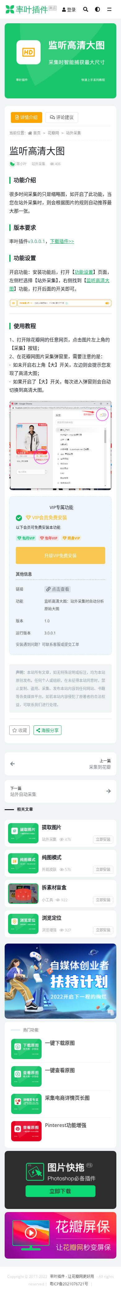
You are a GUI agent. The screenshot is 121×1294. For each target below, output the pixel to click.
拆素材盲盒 (54, 887)
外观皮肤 (49, 869)
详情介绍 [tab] (29, 117)
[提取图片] (23, 833)
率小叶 (21, 163)
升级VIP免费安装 (60, 555)
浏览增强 (49, 930)
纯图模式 (51, 857)
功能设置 (83, 272)
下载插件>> (62, 241)
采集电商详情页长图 (67, 1097)
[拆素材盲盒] (23, 893)
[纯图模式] (23, 863)
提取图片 (51, 827)
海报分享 (49, 730)
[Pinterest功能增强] (26, 1131)
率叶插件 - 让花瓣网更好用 (72, 1276)
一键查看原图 (60, 1070)
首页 (37, 133)
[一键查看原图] (26, 1076)
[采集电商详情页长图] (26, 1104)
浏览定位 (51, 917)
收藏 (22, 730)
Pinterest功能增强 (65, 1125)
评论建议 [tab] (65, 117)
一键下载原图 (60, 1042)
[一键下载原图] (26, 1049)
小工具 (47, 900)
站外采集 (73, 133)
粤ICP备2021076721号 (69, 1284)
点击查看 (60, 589)
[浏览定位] (23, 924)
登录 (71, 9)
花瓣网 (53, 133)
